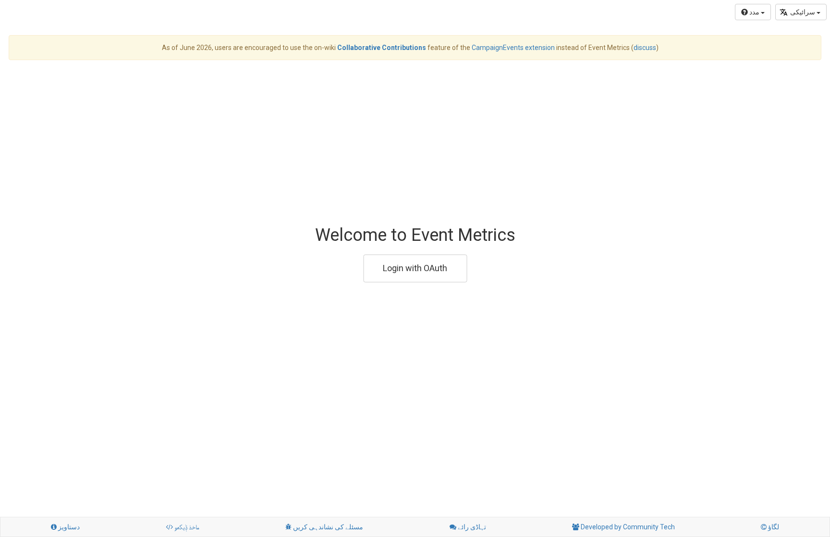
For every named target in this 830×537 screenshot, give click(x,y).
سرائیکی (803, 12)
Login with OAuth (415, 268)
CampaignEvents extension (513, 47)
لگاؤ (770, 527)
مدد (754, 12)
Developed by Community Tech (623, 527)
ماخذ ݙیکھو (182, 527)
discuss (645, 47)
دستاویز (65, 527)
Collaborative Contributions (381, 47)
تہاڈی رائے (468, 527)
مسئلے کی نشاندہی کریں (324, 527)
